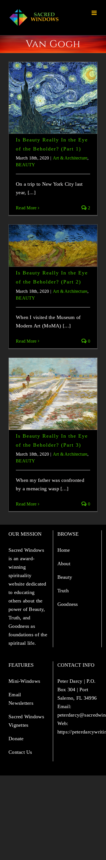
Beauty (65, 577)
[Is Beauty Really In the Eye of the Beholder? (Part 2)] (53, 246)
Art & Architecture (70, 158)
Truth (63, 590)
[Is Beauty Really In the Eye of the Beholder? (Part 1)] (53, 98)
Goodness (68, 604)
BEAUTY (25, 164)
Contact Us (20, 752)
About (64, 563)
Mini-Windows (24, 681)
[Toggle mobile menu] (95, 13)
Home (64, 550)
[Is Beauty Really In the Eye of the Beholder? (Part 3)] (53, 394)
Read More (26, 207)
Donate (16, 738)
